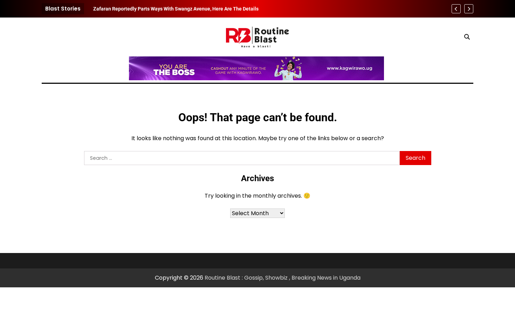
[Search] (467, 36)
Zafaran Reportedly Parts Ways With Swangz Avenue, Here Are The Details (176, 9)
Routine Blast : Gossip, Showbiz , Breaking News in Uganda (282, 278)
